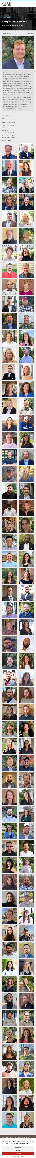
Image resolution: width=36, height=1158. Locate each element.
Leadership (5, 120)
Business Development (9, 122)
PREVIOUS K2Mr (7, 33)
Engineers (5, 130)
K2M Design (6, 4)
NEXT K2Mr (30, 33)
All (3, 117)
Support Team (6, 140)
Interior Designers (8, 132)
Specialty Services (8, 135)
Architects (5, 127)
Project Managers (8, 125)
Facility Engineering (8, 138)
